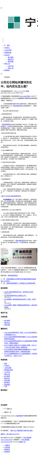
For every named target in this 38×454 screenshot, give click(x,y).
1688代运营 (7, 50)
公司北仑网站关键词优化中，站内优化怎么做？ (19, 292)
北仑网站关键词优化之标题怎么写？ (15, 295)
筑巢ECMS (22, 442)
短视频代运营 (8, 370)
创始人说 (7, 63)
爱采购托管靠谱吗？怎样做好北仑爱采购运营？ (21, 283)
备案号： (3, 434)
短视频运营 (7, 52)
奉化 (28, 430)
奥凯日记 (10, 59)
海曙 (18, 430)
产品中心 (7, 48)
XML (5, 386)
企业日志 (7, 55)
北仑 (15, 430)
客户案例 (10, 57)
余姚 (24, 430)
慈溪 (21, 430)
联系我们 (7, 70)
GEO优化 (7, 372)
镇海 (31, 430)
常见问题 (10, 61)
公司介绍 (10, 66)
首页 (8, 45)
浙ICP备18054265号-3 (13, 434)
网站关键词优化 (13, 275)
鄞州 (12, 430)
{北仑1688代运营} (24, 2)
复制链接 (19, 416)
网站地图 (7, 384)
